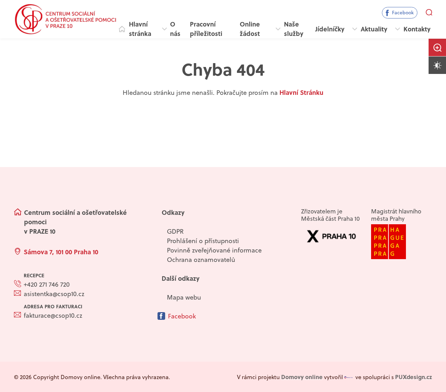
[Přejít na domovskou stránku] (65, 19)
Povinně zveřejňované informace (214, 250)
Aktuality (374, 28)
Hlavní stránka (140, 29)
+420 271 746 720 (47, 284)
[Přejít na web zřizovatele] (331, 236)
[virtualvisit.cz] (348, 377)
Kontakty (417, 28)
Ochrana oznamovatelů (201, 259)
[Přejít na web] (401, 241)
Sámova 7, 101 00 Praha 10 (61, 251)
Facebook (403, 12)
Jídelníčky (330, 28)
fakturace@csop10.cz (53, 315)
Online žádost (250, 29)
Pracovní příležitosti (206, 29)
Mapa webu (184, 297)
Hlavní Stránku (301, 92)
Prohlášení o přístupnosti (203, 240)
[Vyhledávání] (429, 12)
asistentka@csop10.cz (54, 293)
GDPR (175, 231)
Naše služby (293, 29)
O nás (175, 29)
